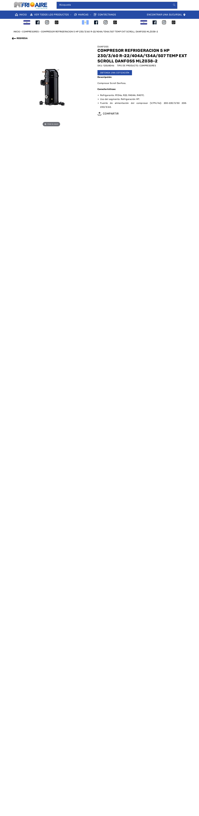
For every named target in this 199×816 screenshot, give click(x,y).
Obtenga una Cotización (114, 72)
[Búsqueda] (174, 5)
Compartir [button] (111, 113)
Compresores (30, 31)
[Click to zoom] (51, 88)
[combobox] (117, 5)
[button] (50, 15)
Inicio (17, 31)
